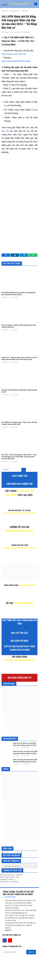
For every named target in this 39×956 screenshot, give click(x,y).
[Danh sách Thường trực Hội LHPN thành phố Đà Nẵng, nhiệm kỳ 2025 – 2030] (6, 745)
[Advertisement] (19, 178)
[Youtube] (10, 940)
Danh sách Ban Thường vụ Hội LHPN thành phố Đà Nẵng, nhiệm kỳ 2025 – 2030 (25, 753)
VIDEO (6, 769)
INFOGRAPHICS (9, 738)
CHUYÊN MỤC (9, 683)
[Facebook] (5, 940)
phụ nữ (5, 131)
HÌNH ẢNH (7, 848)
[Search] (23, 470)
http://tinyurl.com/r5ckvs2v (14, 54)
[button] (4, 852)
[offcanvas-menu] (35, 4)
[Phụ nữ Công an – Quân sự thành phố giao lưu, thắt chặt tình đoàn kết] (19, 311)
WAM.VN (8, 930)
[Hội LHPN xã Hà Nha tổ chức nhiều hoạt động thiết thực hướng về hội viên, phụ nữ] (19, 279)
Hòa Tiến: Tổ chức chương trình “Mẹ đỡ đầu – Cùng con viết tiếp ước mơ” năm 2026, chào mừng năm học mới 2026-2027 (19, 456)
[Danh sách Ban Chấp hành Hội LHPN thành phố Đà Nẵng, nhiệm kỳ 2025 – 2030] (6, 761)
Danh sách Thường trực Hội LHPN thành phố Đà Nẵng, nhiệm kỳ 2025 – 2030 (25, 745)
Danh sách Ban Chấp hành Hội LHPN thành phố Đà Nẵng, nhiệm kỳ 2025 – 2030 (25, 762)
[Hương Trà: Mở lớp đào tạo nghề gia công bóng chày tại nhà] (19, 376)
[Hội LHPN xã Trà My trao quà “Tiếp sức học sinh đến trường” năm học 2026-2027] (19, 409)
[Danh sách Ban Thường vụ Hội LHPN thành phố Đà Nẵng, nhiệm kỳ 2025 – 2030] (6, 753)
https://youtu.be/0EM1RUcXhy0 (16, 61)
